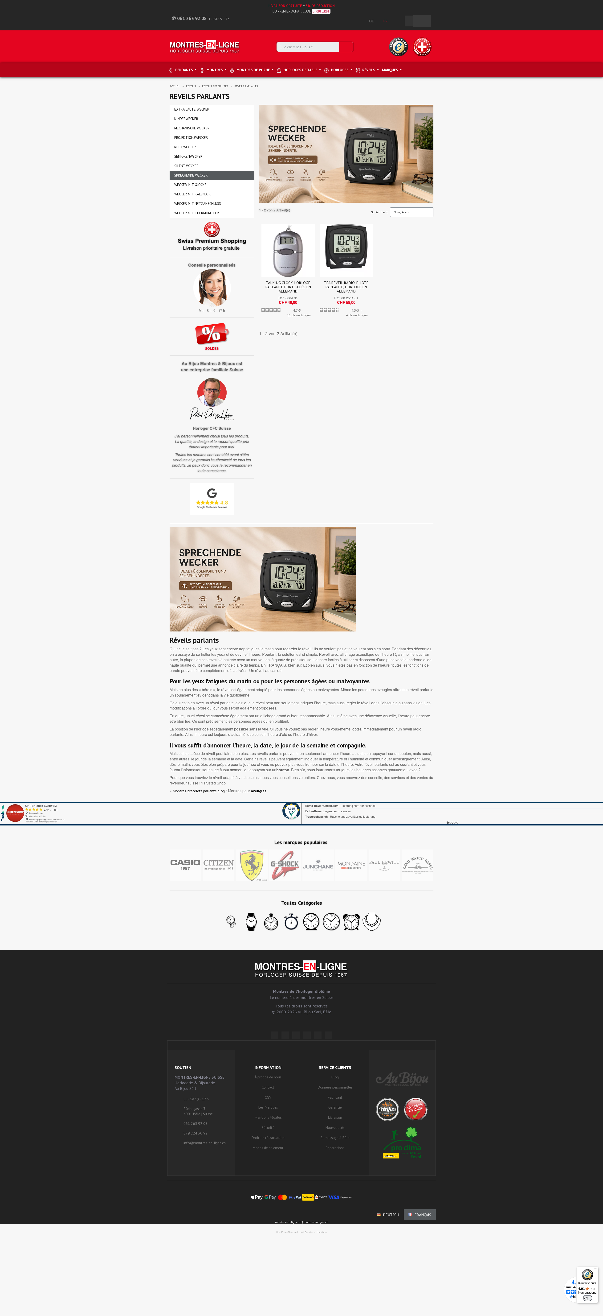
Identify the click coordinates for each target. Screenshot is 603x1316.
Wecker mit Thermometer (196, 213)
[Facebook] (285, 1035)
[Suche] (346, 47)
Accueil (175, 86)
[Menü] (595, 1269)
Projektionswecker (191, 137)
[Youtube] (328, 1035)
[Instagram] (296, 1035)
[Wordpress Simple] (274, 1035)
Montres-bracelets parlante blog (199, 790)
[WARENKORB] (422, 21)
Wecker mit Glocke (190, 184)
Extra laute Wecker (191, 109)
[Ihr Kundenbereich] (398, 21)
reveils (191, 86)
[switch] (587, 1298)
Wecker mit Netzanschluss (197, 203)
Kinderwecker (186, 118)
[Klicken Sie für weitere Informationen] (301, 813)
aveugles (258, 790)
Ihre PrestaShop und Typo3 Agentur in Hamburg (301, 1231)
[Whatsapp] (318, 1035)
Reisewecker (185, 147)
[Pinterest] (307, 1035)
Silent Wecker (186, 166)
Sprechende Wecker (191, 175)
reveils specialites (215, 86)
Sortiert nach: (379, 212)
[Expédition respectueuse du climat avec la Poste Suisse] (402, 1142)
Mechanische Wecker (192, 128)
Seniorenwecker (188, 156)
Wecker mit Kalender (192, 194)
